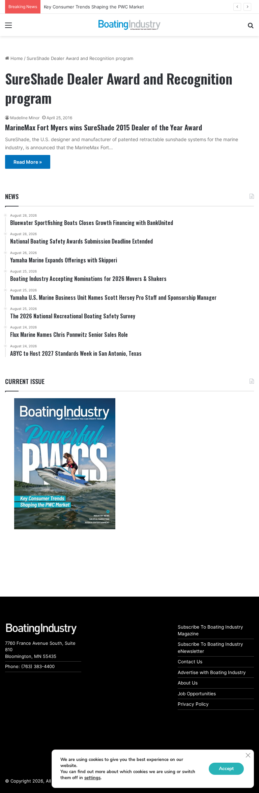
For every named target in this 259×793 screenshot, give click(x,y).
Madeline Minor (24, 117)
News (12, 196)
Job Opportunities (197, 693)
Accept (226, 768)
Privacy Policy (193, 704)
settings (92, 778)
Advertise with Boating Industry (212, 672)
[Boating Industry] (129, 25)
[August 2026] (64, 463)
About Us (188, 683)
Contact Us (190, 661)
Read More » (27, 162)
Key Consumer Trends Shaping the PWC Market (94, 6)
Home (16, 58)
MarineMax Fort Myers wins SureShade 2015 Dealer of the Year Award (103, 127)
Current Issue (25, 381)
